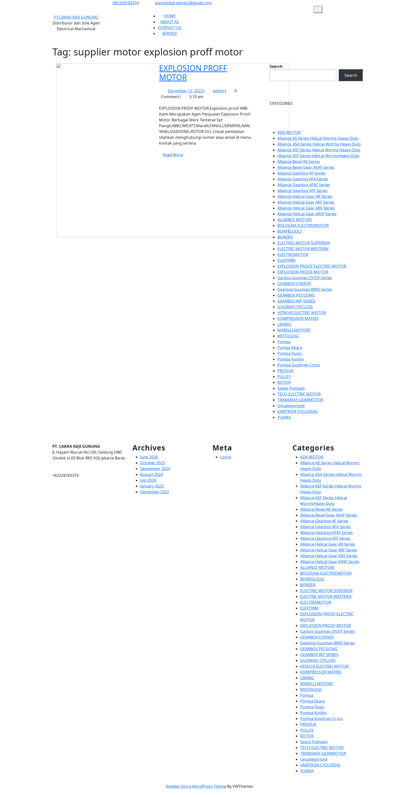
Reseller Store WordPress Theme (196, 786)
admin (219, 90)
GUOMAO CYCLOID (295, 307)
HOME (170, 16)
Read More (175, 156)
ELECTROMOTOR (292, 254)
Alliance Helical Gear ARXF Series (307, 214)
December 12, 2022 (185, 90)
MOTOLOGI (288, 336)
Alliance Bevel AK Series (298, 161)
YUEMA (284, 417)
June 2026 (149, 457)
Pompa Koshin (290, 359)
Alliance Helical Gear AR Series (304, 196)
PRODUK (285, 370)
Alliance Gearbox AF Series (301, 173)
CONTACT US (169, 27)
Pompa (283, 341)
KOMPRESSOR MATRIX (297, 318)
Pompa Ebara (289, 347)
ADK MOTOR (289, 132)
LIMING (284, 324)
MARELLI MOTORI (293, 330)
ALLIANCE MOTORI (294, 219)
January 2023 (152, 486)
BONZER (285, 237)
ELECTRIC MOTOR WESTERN (303, 248)
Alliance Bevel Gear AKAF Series (305, 167)
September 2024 (155, 468)
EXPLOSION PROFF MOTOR (193, 72)
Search (276, 66)
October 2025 (152, 462)
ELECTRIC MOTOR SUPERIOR (303, 243)
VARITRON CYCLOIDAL (297, 411)
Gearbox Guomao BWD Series (304, 289)
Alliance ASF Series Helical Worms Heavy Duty (318, 150)
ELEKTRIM (286, 260)
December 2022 (154, 492)
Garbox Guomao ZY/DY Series (304, 277)
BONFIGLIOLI (289, 231)
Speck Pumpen (291, 388)
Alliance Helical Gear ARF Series (305, 202)
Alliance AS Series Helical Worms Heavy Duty (317, 138)
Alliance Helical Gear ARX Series (306, 208)
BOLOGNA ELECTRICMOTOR (303, 225)
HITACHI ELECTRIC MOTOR (301, 312)
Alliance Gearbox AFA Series (302, 179)
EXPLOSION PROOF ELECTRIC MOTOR (311, 266)
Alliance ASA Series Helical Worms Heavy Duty (319, 144)
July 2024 (148, 480)
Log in (225, 457)
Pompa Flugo (289, 353)
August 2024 (151, 474)
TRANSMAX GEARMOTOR (300, 399)
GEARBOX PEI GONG (296, 295)
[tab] (318, 9)
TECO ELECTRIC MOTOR (299, 394)
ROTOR (284, 382)
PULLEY (284, 376)
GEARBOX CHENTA (294, 283)
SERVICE (169, 33)
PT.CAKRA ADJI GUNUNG (76, 17)
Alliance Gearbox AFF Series (302, 190)
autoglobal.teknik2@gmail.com (183, 3)
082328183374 (126, 3)
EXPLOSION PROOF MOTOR (302, 272)
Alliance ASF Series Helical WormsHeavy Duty (318, 155)
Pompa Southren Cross (298, 365)
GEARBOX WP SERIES (296, 301)
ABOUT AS (169, 21)
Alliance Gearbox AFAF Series (303, 184)
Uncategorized (291, 405)
